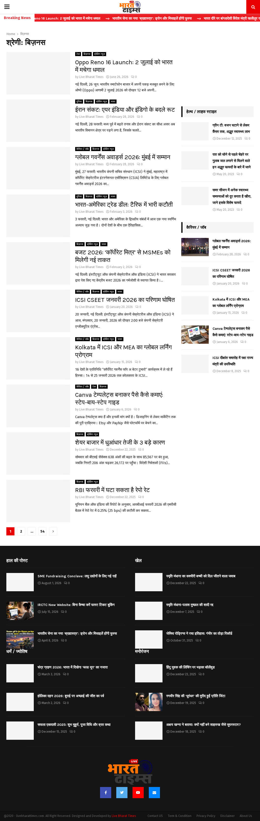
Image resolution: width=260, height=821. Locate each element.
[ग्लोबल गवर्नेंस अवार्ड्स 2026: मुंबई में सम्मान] (195, 247)
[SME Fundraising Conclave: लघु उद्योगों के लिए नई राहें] (20, 582)
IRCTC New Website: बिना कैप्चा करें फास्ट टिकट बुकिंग (76, 605)
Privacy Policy (206, 816)
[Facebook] (105, 792)
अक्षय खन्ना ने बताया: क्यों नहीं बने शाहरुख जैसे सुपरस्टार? (203, 725)
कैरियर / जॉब (82, 149)
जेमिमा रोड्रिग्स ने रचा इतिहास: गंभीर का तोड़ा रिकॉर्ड (199, 633)
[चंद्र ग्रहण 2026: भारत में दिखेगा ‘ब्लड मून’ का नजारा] (20, 673)
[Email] (154, 792)
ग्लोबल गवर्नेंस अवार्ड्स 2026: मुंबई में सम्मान (122, 157)
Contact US (155, 816)
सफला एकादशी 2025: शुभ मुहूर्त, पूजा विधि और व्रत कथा (74, 725)
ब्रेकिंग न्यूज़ (99, 54)
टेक (78, 54)
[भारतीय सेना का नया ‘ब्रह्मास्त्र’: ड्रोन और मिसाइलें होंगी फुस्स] (20, 639)
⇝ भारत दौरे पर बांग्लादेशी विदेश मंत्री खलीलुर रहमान (217, 18)
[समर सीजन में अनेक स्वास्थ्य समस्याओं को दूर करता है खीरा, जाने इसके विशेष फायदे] (195, 196)
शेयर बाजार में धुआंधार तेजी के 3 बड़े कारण (120, 442)
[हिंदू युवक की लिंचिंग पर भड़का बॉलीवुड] (148, 673)
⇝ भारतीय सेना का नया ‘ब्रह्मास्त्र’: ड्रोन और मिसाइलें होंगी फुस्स (134, 18)
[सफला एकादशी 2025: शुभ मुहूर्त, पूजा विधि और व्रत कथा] (20, 730)
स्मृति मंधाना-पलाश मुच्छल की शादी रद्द (189, 605)
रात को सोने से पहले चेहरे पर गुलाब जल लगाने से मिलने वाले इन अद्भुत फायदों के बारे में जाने (232, 160)
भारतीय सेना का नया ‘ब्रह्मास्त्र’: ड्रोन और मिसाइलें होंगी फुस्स (77, 633)
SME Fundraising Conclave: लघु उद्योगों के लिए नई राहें (77, 576)
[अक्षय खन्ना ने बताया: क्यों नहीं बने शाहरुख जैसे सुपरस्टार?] (148, 730)
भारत (113, 101)
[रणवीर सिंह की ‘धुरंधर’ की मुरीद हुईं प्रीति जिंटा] (148, 702)
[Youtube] (138, 792)
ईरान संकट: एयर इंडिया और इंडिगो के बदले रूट (125, 109)
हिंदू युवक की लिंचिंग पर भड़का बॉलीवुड (190, 667)
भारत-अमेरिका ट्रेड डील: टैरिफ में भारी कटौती (124, 204)
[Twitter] (121, 792)
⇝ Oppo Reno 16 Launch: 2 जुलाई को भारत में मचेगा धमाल (44, 18)
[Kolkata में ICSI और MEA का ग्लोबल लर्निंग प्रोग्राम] (195, 305)
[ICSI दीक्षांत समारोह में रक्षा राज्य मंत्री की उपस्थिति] (195, 364)
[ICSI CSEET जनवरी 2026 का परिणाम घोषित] (195, 276)
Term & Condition (179, 816)
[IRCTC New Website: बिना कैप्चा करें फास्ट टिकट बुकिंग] (20, 611)
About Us (246, 816)
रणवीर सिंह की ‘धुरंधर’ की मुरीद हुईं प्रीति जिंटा (195, 696)
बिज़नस (87, 54)
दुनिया (79, 101)
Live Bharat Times (91, 77)
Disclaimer (227, 816)
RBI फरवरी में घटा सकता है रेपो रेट (112, 490)
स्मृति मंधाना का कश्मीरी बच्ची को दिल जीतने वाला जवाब (200, 576)
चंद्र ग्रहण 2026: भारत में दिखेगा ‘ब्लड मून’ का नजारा (73, 667)
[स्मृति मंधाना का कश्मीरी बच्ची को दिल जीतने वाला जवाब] (148, 582)
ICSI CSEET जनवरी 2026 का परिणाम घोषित (125, 299)
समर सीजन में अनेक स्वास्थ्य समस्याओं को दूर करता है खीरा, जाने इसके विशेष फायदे (232, 196)
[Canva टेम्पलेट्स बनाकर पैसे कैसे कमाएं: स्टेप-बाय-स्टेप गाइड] (195, 334)
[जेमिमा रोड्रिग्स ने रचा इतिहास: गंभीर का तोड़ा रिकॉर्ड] (148, 639)
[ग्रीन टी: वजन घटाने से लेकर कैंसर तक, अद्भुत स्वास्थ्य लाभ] (195, 131)
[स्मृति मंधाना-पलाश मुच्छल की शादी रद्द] (148, 611)
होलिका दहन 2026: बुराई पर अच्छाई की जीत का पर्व (71, 696)
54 (42, 531)
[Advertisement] (217, 64)
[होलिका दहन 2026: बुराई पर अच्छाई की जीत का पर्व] (20, 702)
